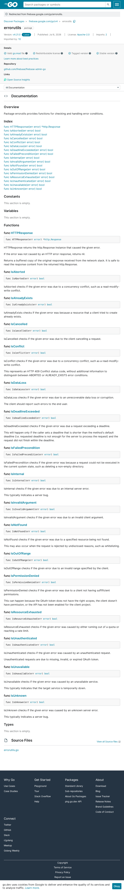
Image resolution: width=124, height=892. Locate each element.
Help (36, 801)
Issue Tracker (103, 796)
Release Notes (103, 801)
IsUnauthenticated (24, 638)
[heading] (13, 4)
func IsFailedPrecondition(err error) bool (28, 153)
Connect (10, 818)
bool (41, 278)
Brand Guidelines (104, 806)
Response (56, 239)
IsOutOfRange (21, 553)
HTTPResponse (22, 233)
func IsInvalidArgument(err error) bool (27, 161)
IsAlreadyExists (22, 298)
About (100, 779)
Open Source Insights (18, 79)
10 (12, 39)
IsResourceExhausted (26, 612)
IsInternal (17, 474)
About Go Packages (75, 796)
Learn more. (32, 887)
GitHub (7, 830)
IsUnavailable (20, 667)
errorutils (67, 21)
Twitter (7, 824)
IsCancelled (19, 324)
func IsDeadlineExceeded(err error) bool (28, 150)
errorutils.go (11, 750)
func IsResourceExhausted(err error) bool (29, 177)
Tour (36, 791)
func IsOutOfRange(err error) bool (24, 169)
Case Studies (11, 791)
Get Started (42, 779)
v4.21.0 (12, 34)
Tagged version (80, 53)
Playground (40, 786)
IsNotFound (19, 525)
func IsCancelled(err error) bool (23, 138)
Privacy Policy (62, 872)
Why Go (9, 779)
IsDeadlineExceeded (25, 411)
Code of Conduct (105, 811)
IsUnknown (18, 695)
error (37, 239)
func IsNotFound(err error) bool (23, 165)
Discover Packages (14, 21)
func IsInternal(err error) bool (21, 157)
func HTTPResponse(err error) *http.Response (32, 126)
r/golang (8, 840)
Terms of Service (63, 867)
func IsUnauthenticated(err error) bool (27, 181)
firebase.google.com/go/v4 (43, 21)
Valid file (15, 53)
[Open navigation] (117, 4)
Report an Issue (62, 877)
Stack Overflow (42, 796)
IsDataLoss (18, 382)
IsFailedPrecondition (25, 447)
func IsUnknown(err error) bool (23, 188)
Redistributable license (48, 53)
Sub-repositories (74, 791)
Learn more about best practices (21, 58)
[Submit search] (108, 4)
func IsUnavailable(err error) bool (24, 184)
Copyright (62, 862)
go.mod (17, 53)
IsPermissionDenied (25, 575)
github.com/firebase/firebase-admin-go (25, 69)
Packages (71, 779)
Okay (117, 886)
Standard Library (74, 786)
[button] (5, 53)
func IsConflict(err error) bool (22, 142)
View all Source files (107, 741)
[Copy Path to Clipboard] (74, 21)
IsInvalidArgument (23, 502)
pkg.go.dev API (73, 801)
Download (101, 786)
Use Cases (9, 786)
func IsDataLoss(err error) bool (23, 146)
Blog (98, 791)
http (47, 239)
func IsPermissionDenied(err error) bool (28, 173)
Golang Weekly (12, 850)
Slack (7, 835)
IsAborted (18, 272)
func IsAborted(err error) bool (22, 130)
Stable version (107, 53)
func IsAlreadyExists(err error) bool (25, 134)
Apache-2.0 (83, 34)
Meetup (8, 845)
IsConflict (17, 346)
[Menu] (62, 87)
